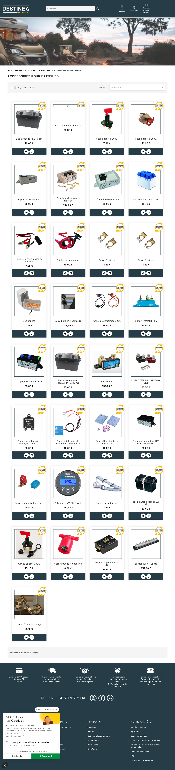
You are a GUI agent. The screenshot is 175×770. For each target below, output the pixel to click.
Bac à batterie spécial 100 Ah (145, 503)
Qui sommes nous (139, 736)
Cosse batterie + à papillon (68, 564)
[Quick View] (26, 151)
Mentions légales (138, 727)
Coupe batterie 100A (29, 564)
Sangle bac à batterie (107, 503)
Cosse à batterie (107, 260)
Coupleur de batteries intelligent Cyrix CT (29, 442)
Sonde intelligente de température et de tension (68, 442)
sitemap (91, 731)
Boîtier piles (29, 321)
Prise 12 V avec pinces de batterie (29, 260)
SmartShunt (107, 381)
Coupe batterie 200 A (107, 139)
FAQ (133, 756)
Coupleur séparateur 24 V (29, 199)
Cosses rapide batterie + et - (29, 503)
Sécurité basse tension (107, 199)
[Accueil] (9, 71)
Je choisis (17, 756)
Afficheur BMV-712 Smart (68, 503)
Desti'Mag (92, 749)
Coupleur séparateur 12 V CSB (107, 563)
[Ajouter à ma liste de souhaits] (31, 151)
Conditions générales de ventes (145, 740)
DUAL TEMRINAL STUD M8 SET (146, 381)
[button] (4, 765)
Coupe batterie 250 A (146, 139)
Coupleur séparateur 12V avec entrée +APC (146, 442)
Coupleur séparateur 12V (29, 381)
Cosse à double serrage (29, 624)
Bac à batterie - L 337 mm (146, 199)
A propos (135, 731)
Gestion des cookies (140, 751)
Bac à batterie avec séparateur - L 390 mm (68, 381)
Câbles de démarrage (68, 260)
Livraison (92, 727)
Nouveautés (93, 740)
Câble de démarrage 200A (107, 321)
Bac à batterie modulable (68, 125)
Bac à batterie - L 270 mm (29, 139)
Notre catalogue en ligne (99, 736)
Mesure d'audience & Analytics (21, 745)
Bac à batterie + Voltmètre (68, 321)
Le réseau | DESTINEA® (142, 760)
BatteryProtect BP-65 (146, 321)
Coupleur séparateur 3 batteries (68, 199)
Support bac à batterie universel (107, 442)
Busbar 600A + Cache (146, 564)
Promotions (93, 745)
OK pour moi (46, 756)
